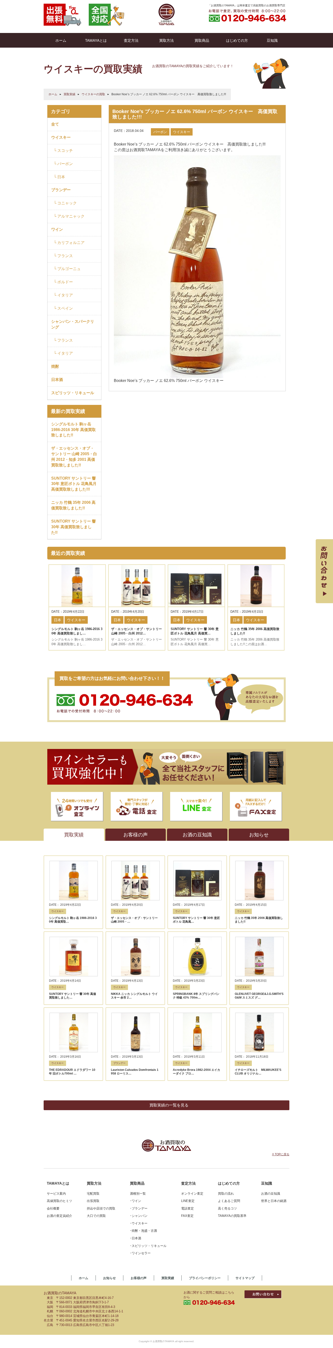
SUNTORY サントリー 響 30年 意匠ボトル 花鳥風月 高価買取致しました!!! (74, 484)
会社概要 (53, 1208)
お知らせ (109, 1278)
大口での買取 (96, 1216)
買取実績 (69, 94)
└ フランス (63, 256)
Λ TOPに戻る (280, 1154)
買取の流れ (226, 1193)
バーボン (160, 132)
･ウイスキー (138, 1223)
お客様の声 (139, 1278)
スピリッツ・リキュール (72, 393)
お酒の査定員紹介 (59, 1216)
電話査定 (187, 1208)
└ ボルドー (63, 282)
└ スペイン (63, 308)
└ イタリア (63, 295)
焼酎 (55, 366)
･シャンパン (138, 1216)
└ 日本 (59, 177)
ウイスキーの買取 (93, 94)
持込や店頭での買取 (101, 1208)
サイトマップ (245, 1278)
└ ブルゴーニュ (67, 269)
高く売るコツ (227, 1208)
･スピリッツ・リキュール (148, 1246)
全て (55, 124)
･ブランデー (138, 1208)
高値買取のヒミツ (59, 1201)
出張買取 (93, 1201)
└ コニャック (65, 203)
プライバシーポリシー (205, 1278)
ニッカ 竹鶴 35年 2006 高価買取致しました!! (73, 505)
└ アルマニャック (69, 216)
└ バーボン (63, 164)
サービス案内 (56, 1193)
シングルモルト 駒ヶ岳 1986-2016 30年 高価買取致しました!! (73, 429)
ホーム (53, 94)
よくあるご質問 (229, 1201)
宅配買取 (93, 1193)
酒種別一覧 (138, 1193)
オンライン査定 (192, 1193)
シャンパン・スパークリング (72, 324)
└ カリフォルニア (69, 243)
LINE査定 (188, 1201)
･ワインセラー (140, 1253)
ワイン (57, 229)
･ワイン (135, 1201)
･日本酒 (135, 1238)
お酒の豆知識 (270, 1193)
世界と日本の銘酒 (273, 1201)
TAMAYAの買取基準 (232, 1216)
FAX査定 (187, 1216)
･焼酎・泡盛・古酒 (143, 1230)
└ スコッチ (63, 150)
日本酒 (57, 380)
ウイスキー (61, 137)
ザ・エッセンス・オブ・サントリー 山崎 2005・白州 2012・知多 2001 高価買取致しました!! (74, 456)
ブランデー (61, 190)
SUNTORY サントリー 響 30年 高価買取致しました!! (73, 527)
